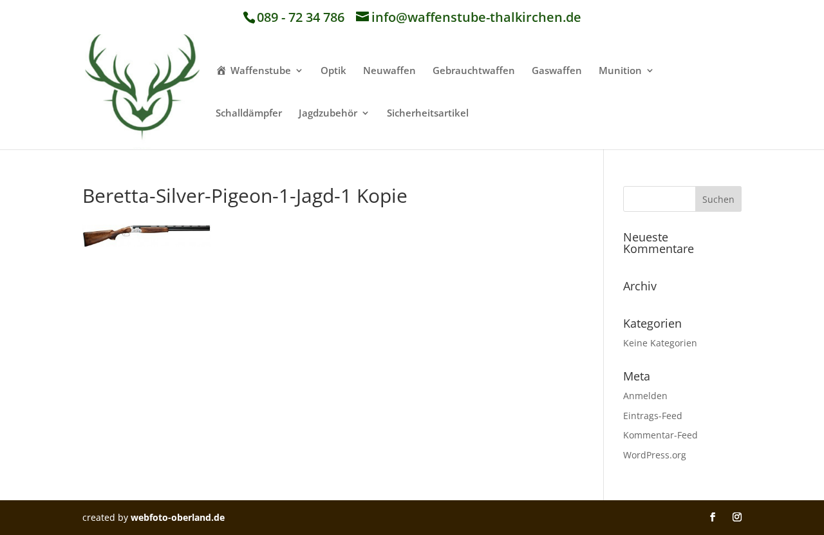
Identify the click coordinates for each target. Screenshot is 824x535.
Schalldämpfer (249, 113)
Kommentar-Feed (660, 435)
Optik (333, 71)
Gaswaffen (557, 71)
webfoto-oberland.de (178, 517)
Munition (620, 71)
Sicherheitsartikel (428, 113)
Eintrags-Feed (652, 415)
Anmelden (645, 396)
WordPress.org (654, 455)
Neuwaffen (389, 71)
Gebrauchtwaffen (474, 71)
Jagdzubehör (328, 113)
